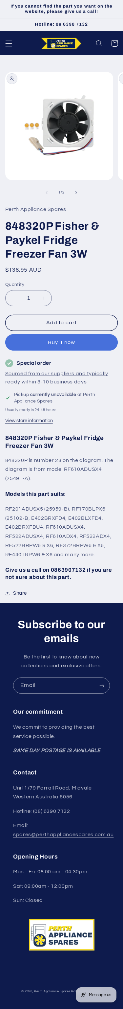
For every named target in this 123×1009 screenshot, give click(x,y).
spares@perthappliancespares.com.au (63, 834)
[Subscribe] (102, 685)
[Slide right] (76, 192)
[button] (8, 43)
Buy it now (61, 342)
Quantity (14, 284)
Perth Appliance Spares (52, 991)
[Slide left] (46, 192)
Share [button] (20, 593)
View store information (29, 420)
